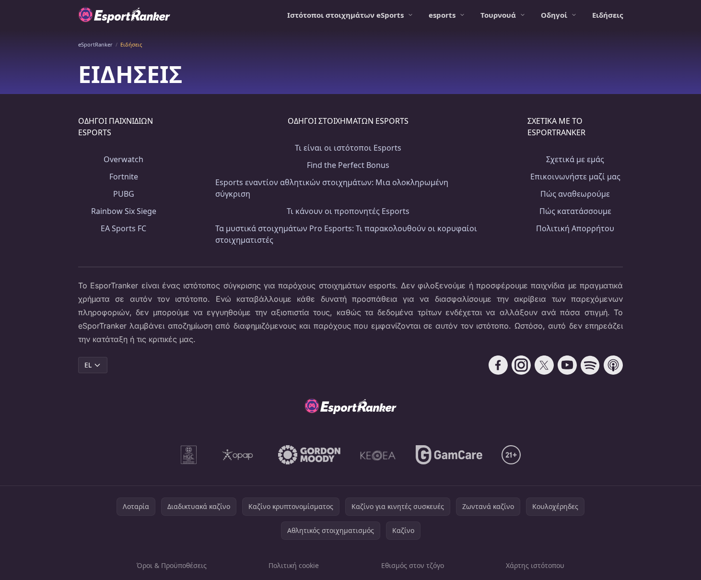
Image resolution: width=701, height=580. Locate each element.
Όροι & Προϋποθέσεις (172, 565)
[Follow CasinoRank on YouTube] (567, 365)
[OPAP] (237, 454)
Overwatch (123, 159)
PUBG (123, 194)
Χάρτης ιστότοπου (535, 565)
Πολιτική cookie (294, 565)
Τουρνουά (498, 15)
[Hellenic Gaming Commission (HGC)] (188, 454)
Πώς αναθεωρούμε (575, 194)
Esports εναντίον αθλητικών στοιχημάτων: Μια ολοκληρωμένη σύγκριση (331, 188)
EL (88, 364)
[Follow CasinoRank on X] (544, 365)
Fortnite (123, 176)
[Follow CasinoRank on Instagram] (521, 365)
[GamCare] (449, 454)
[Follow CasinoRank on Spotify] (590, 365)
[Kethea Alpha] (378, 454)
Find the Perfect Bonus (348, 165)
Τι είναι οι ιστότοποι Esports (348, 147)
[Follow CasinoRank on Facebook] (498, 365)
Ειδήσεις (607, 15)
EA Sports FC (123, 228)
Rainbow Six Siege (123, 211)
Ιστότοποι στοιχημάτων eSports (345, 15)
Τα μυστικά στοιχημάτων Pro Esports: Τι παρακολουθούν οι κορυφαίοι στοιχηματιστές (346, 234)
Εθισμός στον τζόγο (412, 565)
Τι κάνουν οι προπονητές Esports (348, 211)
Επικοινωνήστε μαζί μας (575, 176)
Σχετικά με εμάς (575, 159)
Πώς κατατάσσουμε (575, 211)
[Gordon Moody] (309, 454)
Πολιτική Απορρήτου (575, 228)
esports (442, 15)
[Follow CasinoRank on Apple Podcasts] (613, 365)
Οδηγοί (554, 15)
